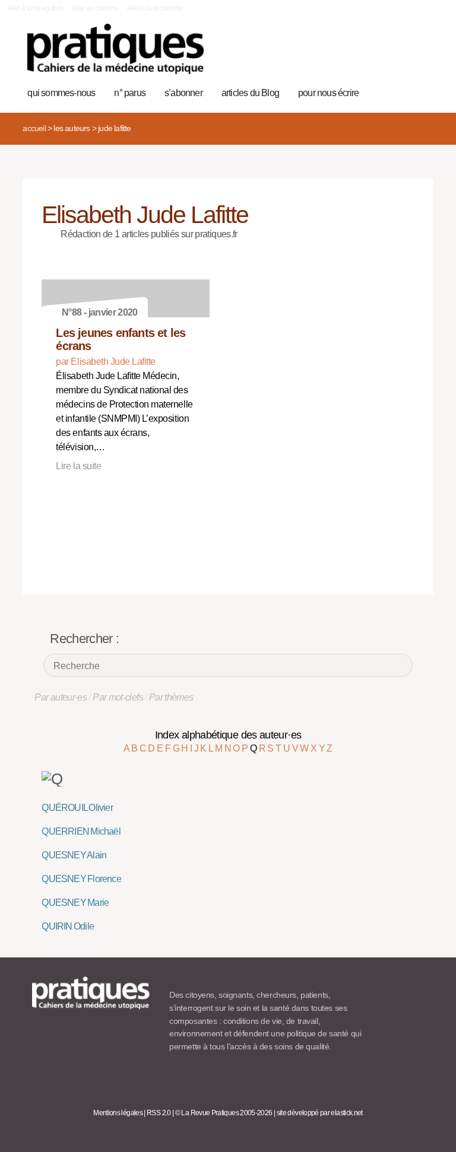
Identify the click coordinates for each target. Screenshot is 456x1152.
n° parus (129, 93)
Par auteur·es (60, 697)
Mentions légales (117, 1113)
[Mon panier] (381, 55)
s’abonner (183, 93)
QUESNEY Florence (81, 879)
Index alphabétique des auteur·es (228, 735)
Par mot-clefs (118, 697)
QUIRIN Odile (68, 926)
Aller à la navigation (35, 8)
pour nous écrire (328, 93)
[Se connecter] (418, 55)
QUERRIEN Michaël (81, 831)
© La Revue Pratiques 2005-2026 (224, 1113)
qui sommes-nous (61, 93)
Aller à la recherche (154, 8)
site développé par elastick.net (320, 1113)
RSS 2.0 (159, 1113)
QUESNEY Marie (75, 903)
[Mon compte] (400, 55)
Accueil (34, 128)
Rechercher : (84, 638)
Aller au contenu (95, 8)
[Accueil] (115, 49)
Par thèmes (171, 697)
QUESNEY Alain (74, 855)
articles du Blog (250, 93)
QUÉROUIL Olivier (77, 808)
